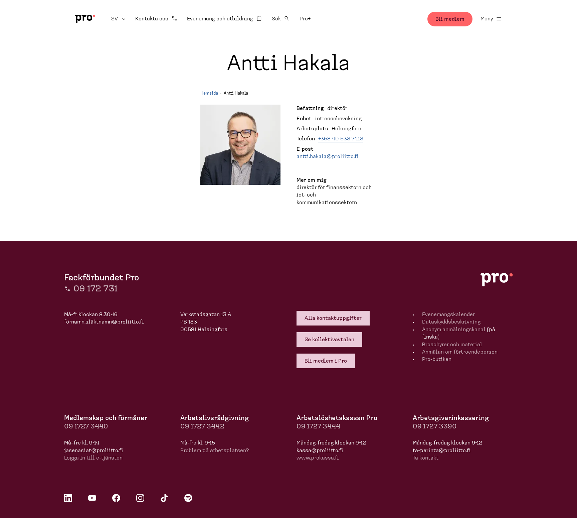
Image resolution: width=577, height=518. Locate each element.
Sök (276, 18)
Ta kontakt (425, 458)
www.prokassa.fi (318, 458)
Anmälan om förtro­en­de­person (460, 352)
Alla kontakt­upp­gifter (333, 318)
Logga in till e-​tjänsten (93, 458)
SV (119, 18)
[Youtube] (92, 498)
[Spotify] (188, 498)
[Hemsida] (85, 19)
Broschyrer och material (452, 344)
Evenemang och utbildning (220, 18)
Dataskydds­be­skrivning (451, 322)
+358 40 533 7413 (340, 138)
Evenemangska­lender (448, 314)
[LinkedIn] (68, 498)
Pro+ (305, 18)
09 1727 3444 (318, 426)
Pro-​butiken (436, 359)
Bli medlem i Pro (326, 361)
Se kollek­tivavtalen (329, 339)
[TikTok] (164, 498)
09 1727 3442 (202, 426)
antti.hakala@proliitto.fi (328, 156)
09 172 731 (95, 288)
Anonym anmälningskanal (454, 329)
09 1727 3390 (434, 426)
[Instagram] (140, 498)
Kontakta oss (151, 18)
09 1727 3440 (86, 426)
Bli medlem (449, 19)
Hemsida (209, 93)
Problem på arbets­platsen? (214, 450)
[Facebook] (116, 498)
